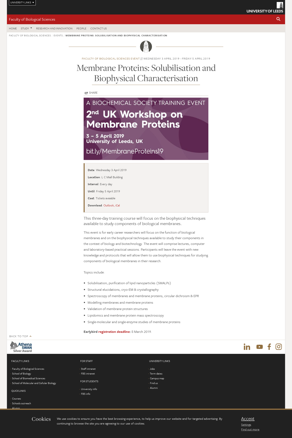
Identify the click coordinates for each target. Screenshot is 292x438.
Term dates (156, 373)
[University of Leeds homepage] (265, 7)
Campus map (157, 378)
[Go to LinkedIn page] (247, 347)
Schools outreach (21, 403)
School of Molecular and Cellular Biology (34, 383)
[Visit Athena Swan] (21, 347)
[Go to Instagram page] (279, 347)
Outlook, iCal (111, 205)
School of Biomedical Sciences (28, 378)
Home (13, 28)
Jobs (152, 369)
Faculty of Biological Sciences (32, 19)
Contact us (98, 28)
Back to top (18, 336)
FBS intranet (88, 373)
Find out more (250, 429)
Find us (154, 383)
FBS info (85, 394)
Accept (247, 418)
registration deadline (114, 331)
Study (25, 28)
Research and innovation (54, 28)
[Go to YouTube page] (259, 347)
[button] (278, 19)
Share (93, 92)
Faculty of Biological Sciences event (111, 58)
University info (89, 389)
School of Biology (21, 373)
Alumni (16, 408)
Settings (246, 424)
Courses (16, 398)
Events (58, 35)
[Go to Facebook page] (269, 347)
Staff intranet (88, 369)
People (81, 28)
